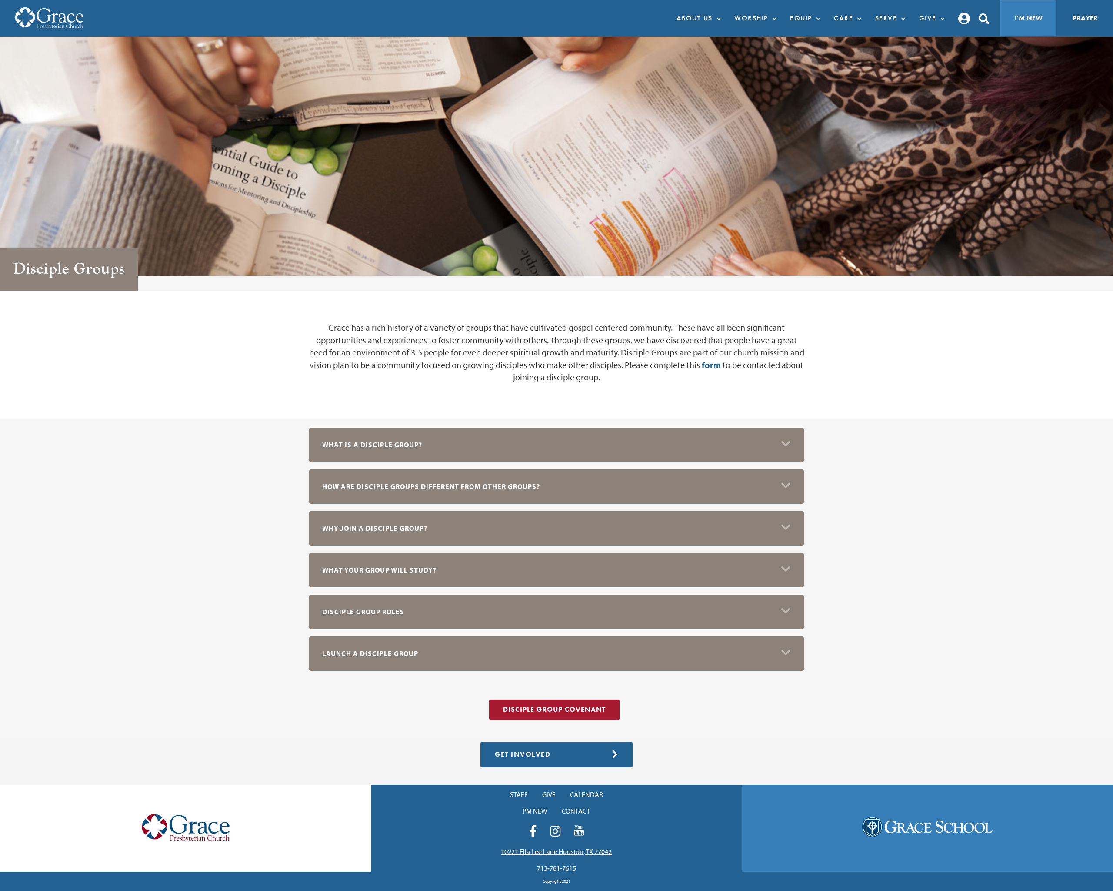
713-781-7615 (556, 868)
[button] (556, 445)
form (712, 364)
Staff (519, 794)
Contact (576, 811)
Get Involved (522, 754)
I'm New (1029, 18)
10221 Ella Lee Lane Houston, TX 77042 (556, 851)
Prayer (1085, 18)
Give (549, 794)
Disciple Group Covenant (554, 709)
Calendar (586, 794)
